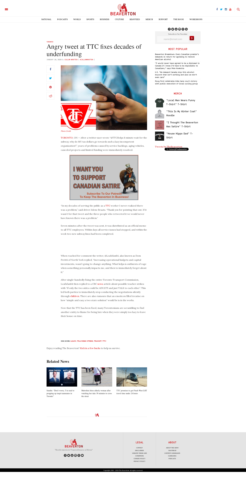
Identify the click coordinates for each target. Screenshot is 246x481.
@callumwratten (86, 59)
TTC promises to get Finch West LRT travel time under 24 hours (131, 392)
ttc (104, 341)
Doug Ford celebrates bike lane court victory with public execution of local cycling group (176, 82)
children (74, 296)
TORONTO (67, 137)
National (46, 19)
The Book (178, 19)
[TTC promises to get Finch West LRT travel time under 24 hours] (131, 377)
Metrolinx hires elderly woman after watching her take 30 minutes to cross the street (96, 393)
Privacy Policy (139, 461)
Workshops (195, 19)
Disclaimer (139, 450)
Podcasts (62, 19)
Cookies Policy (139, 458)
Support (163, 19)
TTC (107, 205)
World (77, 19)
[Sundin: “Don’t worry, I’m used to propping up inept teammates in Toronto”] (62, 377)
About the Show (172, 448)
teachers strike (85, 341)
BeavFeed (135, 19)
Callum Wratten (70, 59)
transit (98, 341)
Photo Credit (66, 131)
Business (104, 19)
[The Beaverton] (16, 9)
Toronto (50, 42)
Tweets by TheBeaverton (168, 146)
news (100, 283)
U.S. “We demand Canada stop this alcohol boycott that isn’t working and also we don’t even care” (176, 74)
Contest (139, 448)
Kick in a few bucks (90, 348)
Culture (119, 19)
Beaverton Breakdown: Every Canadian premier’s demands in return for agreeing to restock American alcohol (177, 56)
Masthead (172, 450)
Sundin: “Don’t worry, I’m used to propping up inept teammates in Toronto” (60, 393)
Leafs (73, 341)
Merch (149, 19)
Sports (90, 19)
